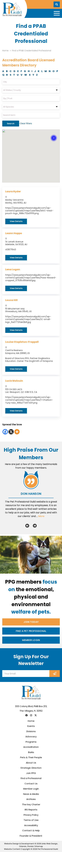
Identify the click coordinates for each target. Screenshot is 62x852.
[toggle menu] (57, 13)
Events (31, 726)
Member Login (31, 640)
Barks (31, 752)
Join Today (31, 622)
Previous (27, 526)
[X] (11, 431)
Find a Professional (31, 778)
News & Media (31, 794)
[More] (17, 431)
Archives (31, 799)
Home (31, 720)
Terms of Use (31, 820)
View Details (16, 221)
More (41, 516)
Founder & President (31, 835)
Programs (31, 741)
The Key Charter (31, 804)
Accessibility (31, 825)
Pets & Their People (31, 757)
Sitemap (39, 846)
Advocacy (31, 736)
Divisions (31, 731)
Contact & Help (31, 830)
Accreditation (31, 747)
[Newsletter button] (54, 673)
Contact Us (31, 783)
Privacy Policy (31, 814)
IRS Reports (31, 809)
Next (35, 526)
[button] (53, 134)
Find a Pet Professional (31, 631)
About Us (31, 762)
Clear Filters (26, 123)
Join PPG (31, 773)
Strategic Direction (31, 767)
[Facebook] (5, 431)
